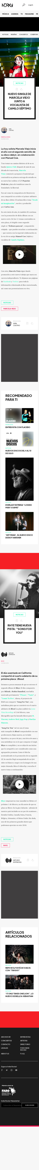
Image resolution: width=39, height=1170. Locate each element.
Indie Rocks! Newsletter (10, 1101)
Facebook (7, 281)
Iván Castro (11, 129)
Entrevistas (9, 424)
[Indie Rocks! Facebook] (2, 1070)
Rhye (2, 661)
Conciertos (23, 34)
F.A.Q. (22, 1054)
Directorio (25, 1044)
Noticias (5, 34)
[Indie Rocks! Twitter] (7, 1070)
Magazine (29, 14)
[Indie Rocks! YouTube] (16, 1070)
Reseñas (14, 34)
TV (22, 14)
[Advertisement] (19, 357)
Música (5, 14)
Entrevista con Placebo (17, 427)
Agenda (14, 14)
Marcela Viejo (5, 137)
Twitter (15, 281)
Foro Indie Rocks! (24, 1049)
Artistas (24, 1041)
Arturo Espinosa (12, 653)
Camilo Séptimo (17, 240)
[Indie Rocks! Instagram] (12, 1070)
